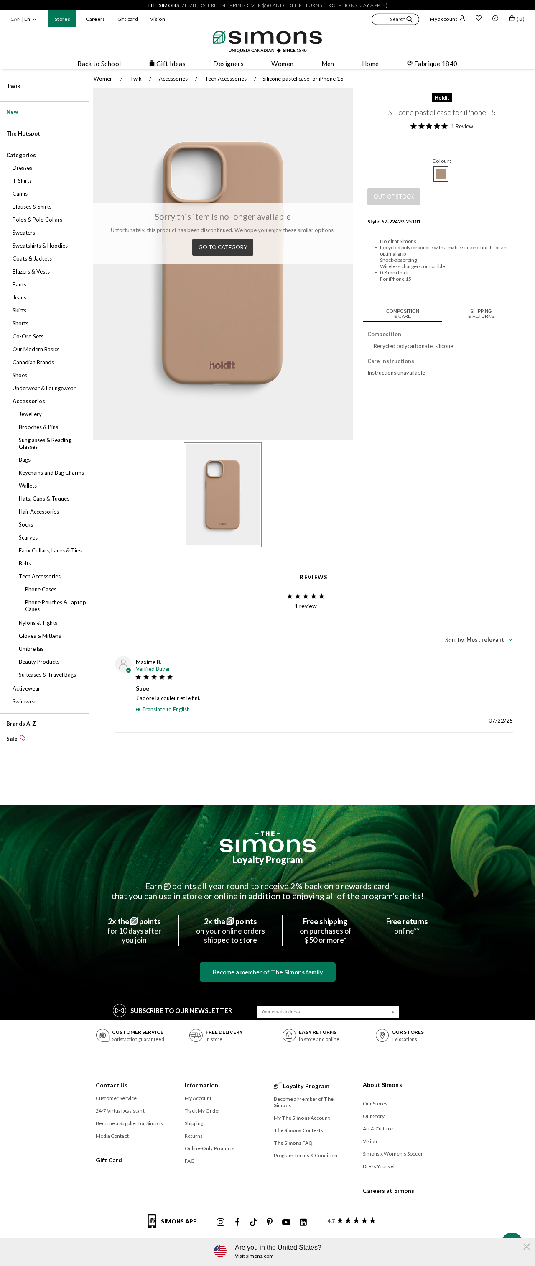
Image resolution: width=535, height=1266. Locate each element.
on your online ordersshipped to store (230, 930)
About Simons (382, 1085)
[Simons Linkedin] (303, 1222)
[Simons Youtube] (286, 1222)
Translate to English (166, 709)
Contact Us (112, 1085)
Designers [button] (228, 63)
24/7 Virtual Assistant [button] (120, 1110)
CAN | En (20, 19)
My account (443, 19)
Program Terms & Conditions (307, 1155)
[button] (395, 20)
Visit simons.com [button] (254, 1256)
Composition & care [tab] (402, 314)
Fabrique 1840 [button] (436, 63)
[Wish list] (479, 19)
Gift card (127, 19)
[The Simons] (268, 841)
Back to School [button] (99, 63)
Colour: (441, 161)
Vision (157, 19)
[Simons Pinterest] (269, 1222)
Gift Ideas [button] (171, 63)
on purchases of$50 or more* (326, 930)
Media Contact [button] (112, 1136)
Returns (194, 1136)
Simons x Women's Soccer (393, 1154)
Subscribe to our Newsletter (181, 1010)
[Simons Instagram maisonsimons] (221, 1222)
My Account (198, 1098)
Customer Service (116, 1098)
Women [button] (282, 63)
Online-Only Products (210, 1148)
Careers (95, 19)
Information (202, 1085)
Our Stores (375, 1103)
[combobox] (479, 639)
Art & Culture (378, 1128)
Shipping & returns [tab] (481, 314)
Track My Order (202, 1110)
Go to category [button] (223, 247)
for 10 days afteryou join (134, 930)
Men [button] (327, 63)
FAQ (190, 1161)
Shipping (194, 1123)
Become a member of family (267, 972)
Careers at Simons (389, 1190)
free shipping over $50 (239, 5)
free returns (303, 5)
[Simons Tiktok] (253, 1222)
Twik (13, 86)
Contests (299, 1130)
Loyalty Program (267, 859)
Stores (62, 19)
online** (407, 926)
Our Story (374, 1116)
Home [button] (370, 63)
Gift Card (109, 1160)
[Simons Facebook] (237, 1222)
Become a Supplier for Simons (129, 1123)
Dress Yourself (379, 1166)
